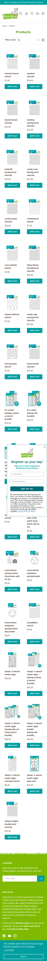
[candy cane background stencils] (34, 157)
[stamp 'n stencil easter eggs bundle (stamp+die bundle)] (34, 712)
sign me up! (27, 489)
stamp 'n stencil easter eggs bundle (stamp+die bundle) (34, 729)
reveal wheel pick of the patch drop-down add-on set (33, 521)
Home (5, 26)
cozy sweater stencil (11, 266)
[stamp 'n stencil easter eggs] (12, 660)
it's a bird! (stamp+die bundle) (32, 413)
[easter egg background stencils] (34, 302)
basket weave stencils (11, 121)
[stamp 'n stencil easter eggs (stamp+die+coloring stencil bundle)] (12, 712)
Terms (33, 511)
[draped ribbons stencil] (12, 302)
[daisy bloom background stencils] (34, 253)
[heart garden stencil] (12, 352)
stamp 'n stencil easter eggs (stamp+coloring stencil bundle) (34, 677)
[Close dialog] (44, 447)
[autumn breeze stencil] (12, 62)
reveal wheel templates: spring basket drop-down (11, 627)
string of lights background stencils (11, 824)
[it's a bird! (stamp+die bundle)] (34, 398)
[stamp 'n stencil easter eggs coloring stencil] (12, 763)
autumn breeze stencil (12, 75)
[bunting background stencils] (34, 108)
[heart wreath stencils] (34, 352)
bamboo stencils (31, 75)
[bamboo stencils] (34, 62)
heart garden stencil (11, 365)
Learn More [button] (9, 950)
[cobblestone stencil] (34, 207)
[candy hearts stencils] (12, 207)
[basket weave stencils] (12, 108)
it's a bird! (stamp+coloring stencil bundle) (12, 414)
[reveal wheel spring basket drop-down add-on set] (12, 558)
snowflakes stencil (32, 624)
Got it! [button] (23, 957)
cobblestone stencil (33, 220)
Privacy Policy (23, 511)
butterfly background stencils (10, 172)
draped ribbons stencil (12, 315)
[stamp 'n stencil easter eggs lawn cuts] (34, 763)
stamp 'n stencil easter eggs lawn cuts (34, 778)
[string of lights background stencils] (12, 809)
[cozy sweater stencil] (12, 253)
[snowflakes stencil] (34, 611)
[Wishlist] (32, 13)
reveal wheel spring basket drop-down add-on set (12, 574)
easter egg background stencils (33, 317)
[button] (37, 13)
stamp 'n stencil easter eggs (12, 673)
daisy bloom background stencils (33, 268)
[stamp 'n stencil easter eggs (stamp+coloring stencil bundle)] (34, 660)
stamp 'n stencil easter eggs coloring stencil (12, 778)
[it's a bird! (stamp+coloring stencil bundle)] (12, 398)
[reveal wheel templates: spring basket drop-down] (12, 611)
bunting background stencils (33, 123)
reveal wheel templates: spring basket (33, 573)
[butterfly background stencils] (12, 157)
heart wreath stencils (33, 365)
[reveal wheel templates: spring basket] (34, 558)
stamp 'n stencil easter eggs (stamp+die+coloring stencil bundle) (12, 729)
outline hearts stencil (11, 516)
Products (12, 26)
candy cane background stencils (33, 172)
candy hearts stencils (11, 220)
